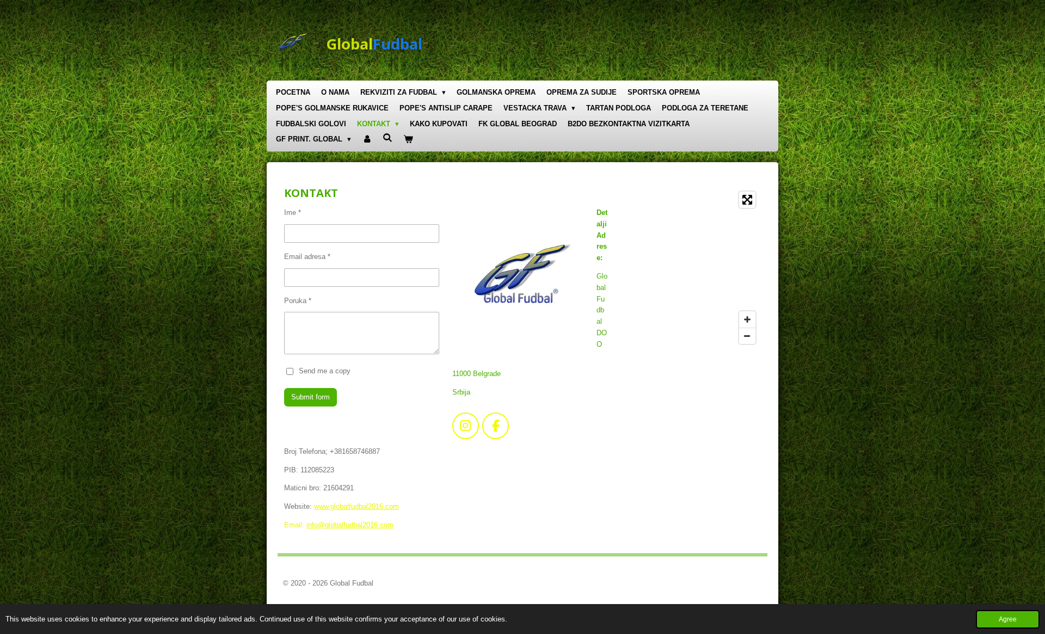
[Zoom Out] (747, 336)
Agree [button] (1008, 619)
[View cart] (408, 139)
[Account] (366, 139)
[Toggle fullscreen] (747, 200)
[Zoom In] (747, 319)
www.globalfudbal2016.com (356, 506)
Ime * (292, 212)
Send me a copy (325, 370)
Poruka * (297, 301)
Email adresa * (307, 257)
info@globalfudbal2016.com (350, 525)
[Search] (387, 138)
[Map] (692, 267)
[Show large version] (520, 275)
